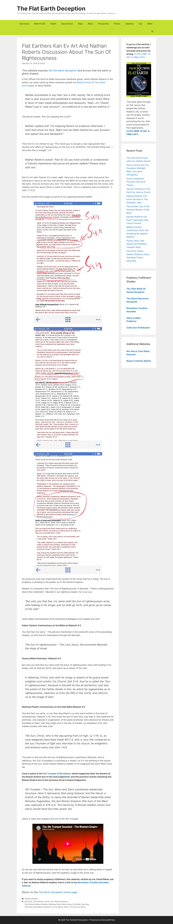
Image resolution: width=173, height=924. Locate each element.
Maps (80, 23)
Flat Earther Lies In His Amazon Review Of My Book (137, 209)
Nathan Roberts (31, 899)
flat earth (28, 901)
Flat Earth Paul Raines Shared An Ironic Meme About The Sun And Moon (55, 907)
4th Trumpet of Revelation (57, 773)
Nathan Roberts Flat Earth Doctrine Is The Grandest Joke (137, 199)
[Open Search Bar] (152, 31)
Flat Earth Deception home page (58, 892)
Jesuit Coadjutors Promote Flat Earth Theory (136, 181)
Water (149, 23)
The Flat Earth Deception (51, 8)
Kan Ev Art (49, 901)
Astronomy (24, 23)
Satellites (129, 23)
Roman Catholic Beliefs (138, 361)
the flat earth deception (63, 70)
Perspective (103, 23)
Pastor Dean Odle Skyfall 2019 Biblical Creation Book (136, 244)
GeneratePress (108, 920)
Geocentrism (67, 23)
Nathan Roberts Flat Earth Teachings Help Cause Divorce (137, 219)
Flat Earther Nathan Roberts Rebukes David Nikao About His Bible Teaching (57, 904)
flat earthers (38, 901)
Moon (90, 23)
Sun (140, 23)
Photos (117, 23)
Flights (53, 23)
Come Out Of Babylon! (138, 327)
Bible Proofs (39, 23)
